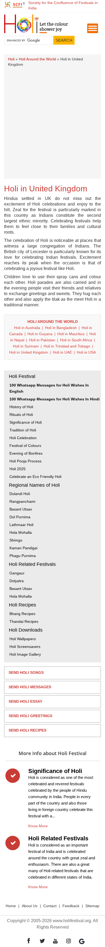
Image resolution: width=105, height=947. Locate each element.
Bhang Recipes (22, 614)
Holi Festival (22, 376)
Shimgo (15, 540)
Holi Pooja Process (25, 461)
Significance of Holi (25, 422)
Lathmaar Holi (21, 525)
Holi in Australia (27, 328)
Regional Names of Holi (34, 485)
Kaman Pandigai (23, 548)
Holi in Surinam (26, 346)
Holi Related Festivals (32, 564)
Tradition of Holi (22, 430)
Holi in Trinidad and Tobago (67, 346)
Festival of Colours (25, 445)
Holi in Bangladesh (61, 328)
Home (11, 906)
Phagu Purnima (22, 556)
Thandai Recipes (23, 621)
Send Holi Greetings (30, 716)
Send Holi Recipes (27, 730)
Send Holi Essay (25, 701)
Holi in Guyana (39, 334)
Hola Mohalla (20, 532)
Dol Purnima (19, 517)
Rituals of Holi (21, 414)
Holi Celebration (23, 438)
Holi (11, 59)
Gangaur (16, 573)
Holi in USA (86, 352)
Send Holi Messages (30, 687)
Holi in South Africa (76, 340)
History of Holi (21, 407)
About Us (29, 906)
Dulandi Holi (19, 494)
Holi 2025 (17, 469)
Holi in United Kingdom (28, 352)
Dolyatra (16, 581)
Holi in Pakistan (42, 340)
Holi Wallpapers (22, 639)
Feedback (70, 906)
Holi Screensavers (24, 646)
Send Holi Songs (26, 672)
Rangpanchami (22, 501)
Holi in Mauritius (71, 334)
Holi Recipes (22, 605)
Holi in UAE (62, 352)
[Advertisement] (52, 122)
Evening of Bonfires (26, 453)
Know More (38, 825)
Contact (50, 906)
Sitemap (92, 906)
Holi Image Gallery (25, 654)
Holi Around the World (37, 59)
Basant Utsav (20, 509)
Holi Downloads (26, 630)
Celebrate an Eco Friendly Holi (35, 476)
